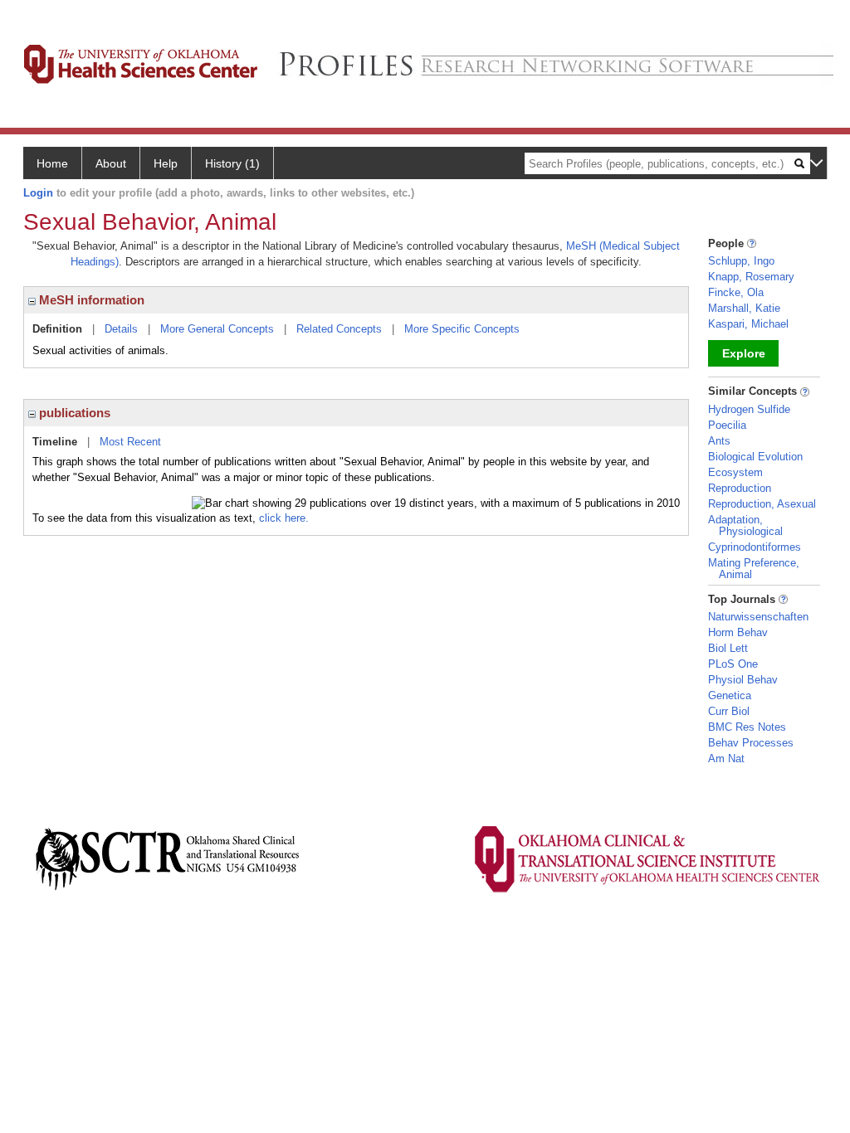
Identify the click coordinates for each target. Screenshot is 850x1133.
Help (166, 163)
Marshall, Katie (744, 308)
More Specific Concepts (462, 329)
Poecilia (727, 425)
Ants (719, 441)
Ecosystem (735, 472)
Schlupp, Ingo (741, 261)
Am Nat (726, 758)
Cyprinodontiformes (754, 547)
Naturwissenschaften (758, 616)
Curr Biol (729, 711)
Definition (57, 329)
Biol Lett (728, 648)
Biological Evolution (755, 456)
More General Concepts (217, 329)
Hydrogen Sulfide (749, 409)
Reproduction (739, 488)
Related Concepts (339, 329)
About (110, 163)
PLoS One (733, 664)
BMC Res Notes (747, 727)
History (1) (232, 163)
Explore (743, 353)
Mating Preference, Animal (753, 569)
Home (52, 163)
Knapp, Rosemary (751, 276)
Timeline (54, 441)
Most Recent (130, 441)
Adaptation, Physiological (745, 525)
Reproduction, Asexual (762, 504)
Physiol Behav (743, 679)
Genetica (729, 695)
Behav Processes (751, 743)
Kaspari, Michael (748, 324)
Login (38, 193)
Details (121, 329)
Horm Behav (738, 632)
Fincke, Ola (736, 292)
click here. (284, 518)
